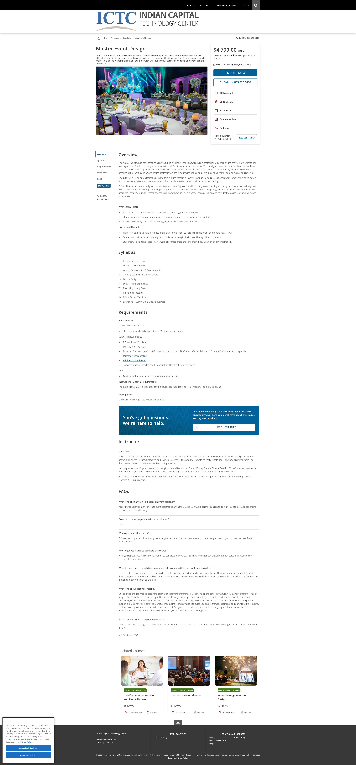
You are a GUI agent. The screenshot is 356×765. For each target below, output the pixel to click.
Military (212, 737)
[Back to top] (178, 733)
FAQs (99, 178)
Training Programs (111, 38)
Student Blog (239, 737)
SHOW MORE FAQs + (129, 634)
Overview (101, 154)
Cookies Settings (28, 755)
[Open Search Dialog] (256, 5)
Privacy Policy (182, 758)
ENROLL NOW (235, 73)
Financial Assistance (217, 740)
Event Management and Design (232, 697)
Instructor (102, 172)
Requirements (104, 166)
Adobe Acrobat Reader (134, 360)
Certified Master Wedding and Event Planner (139, 697)
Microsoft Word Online (135, 355)
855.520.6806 (103, 199)
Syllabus (101, 160)
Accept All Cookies (28, 748)
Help (211, 743)
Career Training (160, 737)
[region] (28, 740)
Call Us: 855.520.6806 (247, 37)
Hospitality (127, 38)
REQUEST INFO (247, 137)
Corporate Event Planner (186, 695)
